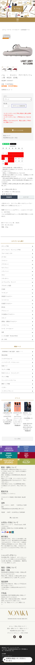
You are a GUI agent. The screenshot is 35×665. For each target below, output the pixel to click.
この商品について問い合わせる (12, 191)
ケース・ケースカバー (14, 29)
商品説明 (9, 197)
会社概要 (4, 653)
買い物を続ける (8, 194)
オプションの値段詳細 (19, 106)
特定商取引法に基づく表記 (10, 137)
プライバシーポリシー (13, 633)
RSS (22, 633)
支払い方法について (20, 626)
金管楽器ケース (25, 29)
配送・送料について (12, 628)
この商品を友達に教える (10, 189)
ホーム (4, 29)
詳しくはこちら (14, 517)
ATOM (26, 633)
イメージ (26, 197)
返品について (6, 135)
